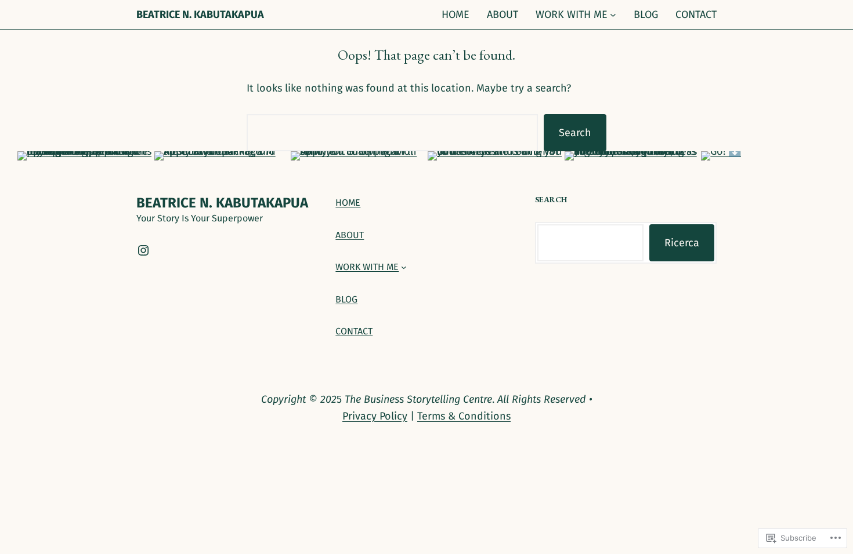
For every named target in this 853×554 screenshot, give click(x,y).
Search (575, 132)
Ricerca (681, 242)
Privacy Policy (374, 416)
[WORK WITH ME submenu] (613, 15)
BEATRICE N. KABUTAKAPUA (200, 14)
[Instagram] (143, 250)
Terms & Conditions (464, 416)
